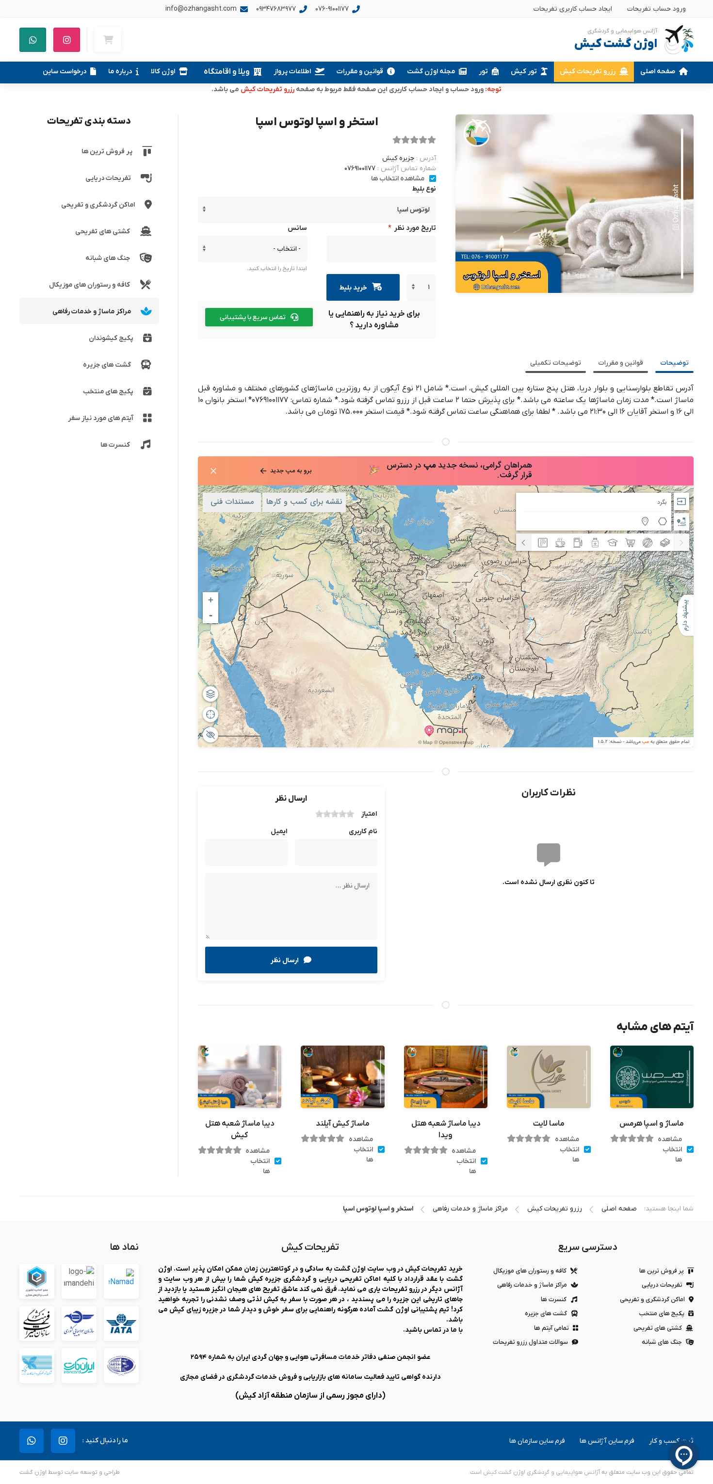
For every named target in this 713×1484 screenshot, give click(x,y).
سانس (297, 228)
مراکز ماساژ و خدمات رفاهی (91, 311)
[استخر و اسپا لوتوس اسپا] (574, 203)
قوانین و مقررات (360, 71)
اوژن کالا (163, 71)
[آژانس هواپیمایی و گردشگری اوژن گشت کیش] (679, 40)
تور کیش (524, 71)
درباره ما (120, 71)
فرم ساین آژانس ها (607, 1441)
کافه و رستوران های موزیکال (89, 285)
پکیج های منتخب (108, 391)
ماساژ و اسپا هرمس (651, 1124)
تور (483, 71)
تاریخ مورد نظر (410, 228)
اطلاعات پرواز (292, 71)
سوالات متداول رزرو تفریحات (530, 1342)
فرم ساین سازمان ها (537, 1441)
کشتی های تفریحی (102, 231)
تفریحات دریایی (108, 178)
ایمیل (279, 831)
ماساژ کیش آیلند (343, 1124)
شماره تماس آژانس (408, 168)
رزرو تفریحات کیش (588, 71)
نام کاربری (363, 831)
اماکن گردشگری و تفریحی (98, 205)
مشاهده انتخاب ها (397, 178)
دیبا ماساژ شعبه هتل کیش (239, 1129)
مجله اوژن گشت (431, 71)
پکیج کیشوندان (111, 338)
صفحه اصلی (657, 71)
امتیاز (369, 814)
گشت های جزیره (107, 365)
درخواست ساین (64, 71)
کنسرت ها (115, 445)
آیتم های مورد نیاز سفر (100, 418)
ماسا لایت (549, 1124)
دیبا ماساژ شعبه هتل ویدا (445, 1129)
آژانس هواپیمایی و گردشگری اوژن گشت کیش (541, 1472)
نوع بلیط (424, 189)
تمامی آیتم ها (551, 1328)
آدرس (428, 158)
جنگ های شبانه (107, 258)
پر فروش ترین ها (106, 151)
